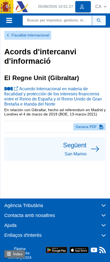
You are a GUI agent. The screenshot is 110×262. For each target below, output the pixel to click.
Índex (17, 254)
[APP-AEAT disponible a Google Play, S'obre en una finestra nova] (56, 249)
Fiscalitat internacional (30, 35)
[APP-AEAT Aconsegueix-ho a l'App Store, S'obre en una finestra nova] (79, 249)
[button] (101, 7)
